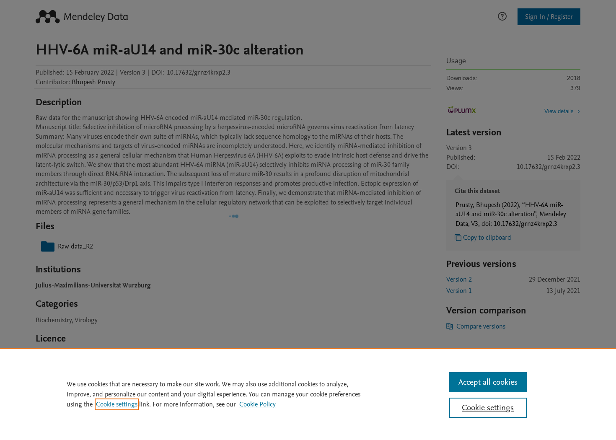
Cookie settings (116, 404)
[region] (308, 394)
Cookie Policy (257, 404)
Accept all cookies (488, 382)
